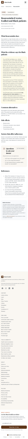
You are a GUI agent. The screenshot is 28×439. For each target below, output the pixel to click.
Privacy (5, 436)
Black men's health (5, 331)
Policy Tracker (4, 301)
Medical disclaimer (5, 390)
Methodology (4, 372)
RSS (23, 436)
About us (3, 364)
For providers (4, 333)
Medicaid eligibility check (7, 344)
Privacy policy (4, 392)
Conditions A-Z (4, 309)
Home (2, 6)
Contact (3, 404)
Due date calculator (5, 348)
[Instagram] (6, 288)
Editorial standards (5, 370)
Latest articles (4, 295)
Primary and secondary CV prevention (10, 14)
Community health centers (7, 319)
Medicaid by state (5, 350)
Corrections (4, 378)
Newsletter (3, 305)
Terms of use (4, 394)
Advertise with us (5, 382)
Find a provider (4, 317)
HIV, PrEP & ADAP (5, 323)
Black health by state (6, 354)
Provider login (4, 335)
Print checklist (21, 148)
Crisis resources (5, 327)
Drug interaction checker (7, 346)
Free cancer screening (6, 352)
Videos (2, 303)
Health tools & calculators (7, 342)
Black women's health (6, 329)
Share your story (5, 366)
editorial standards (10, 216)
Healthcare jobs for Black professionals (10, 384)
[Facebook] (2, 288)
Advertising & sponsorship (7, 400)
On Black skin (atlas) (6, 358)
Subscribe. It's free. (14, 427)
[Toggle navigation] (25, 2)
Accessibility (4, 398)
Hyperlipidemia (11, 12)
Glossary (3, 311)
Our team (3, 368)
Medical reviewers (5, 376)
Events (2, 307)
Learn (2, 297)
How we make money (6, 396)
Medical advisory (5, 374)
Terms (10, 436)
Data (2, 299)
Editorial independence (6, 402)
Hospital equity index (6, 321)
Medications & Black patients (8, 356)
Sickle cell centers (5, 325)
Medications (8, 6)
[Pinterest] (12, 288)
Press (2, 380)
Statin (3, 12)
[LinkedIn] (9, 288)
